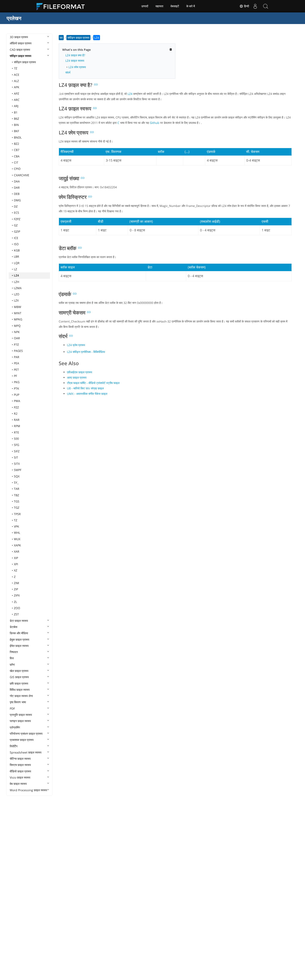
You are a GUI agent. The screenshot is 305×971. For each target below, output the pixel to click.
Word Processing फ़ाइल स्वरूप (28, 790)
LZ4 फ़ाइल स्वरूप (74, 61)
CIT (16, 162)
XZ (15, 570)
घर (61, 38)
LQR (17, 263)
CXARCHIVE (21, 175)
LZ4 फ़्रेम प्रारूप (77, 67)
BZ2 (16, 144)
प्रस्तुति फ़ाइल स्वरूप (21, 715)
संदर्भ (67, 72)
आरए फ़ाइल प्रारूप (77, 377)
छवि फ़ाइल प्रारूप (19, 683)
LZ (15, 269)
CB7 (16, 150)
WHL (17, 533)
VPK (16, 526)
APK (16, 87)
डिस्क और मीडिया (19, 633)
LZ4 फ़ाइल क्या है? (75, 55)
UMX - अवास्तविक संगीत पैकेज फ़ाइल (87, 394)
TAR (16, 489)
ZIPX (17, 595)
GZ (16, 225)
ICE (16, 238)
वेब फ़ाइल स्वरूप (18, 784)
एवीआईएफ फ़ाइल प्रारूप (79, 372)
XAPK (17, 545)
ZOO (17, 608)
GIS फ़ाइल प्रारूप (19, 677)
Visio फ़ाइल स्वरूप (20, 777)
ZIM (16, 583)
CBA (17, 156)
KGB (17, 250)
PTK (16, 388)
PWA (17, 401)
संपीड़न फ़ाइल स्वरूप (20, 56)
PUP (16, 395)
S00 (16, 439)
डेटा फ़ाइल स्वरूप (19, 621)
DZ (16, 206)
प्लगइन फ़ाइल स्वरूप (20, 721)
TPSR (17, 514)
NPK (17, 332)
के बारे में (190, 6)
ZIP (16, 589)
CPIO (17, 169)
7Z (15, 68)
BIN (16, 125)
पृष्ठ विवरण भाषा (18, 702)
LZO (16, 294)
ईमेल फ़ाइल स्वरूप (19, 646)
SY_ (16, 482)
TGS (16, 501)
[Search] (265, 6)
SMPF (17, 470)
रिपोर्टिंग (13, 746)
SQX (17, 476)
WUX (17, 539)
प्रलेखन (14, 18)
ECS (16, 213)
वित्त (12, 658)
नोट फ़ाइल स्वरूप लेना (21, 696)
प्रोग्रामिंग (15, 727)
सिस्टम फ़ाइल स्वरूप (20, 765)
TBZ (16, 495)
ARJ (16, 106)
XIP (16, 558)
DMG (17, 200)
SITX (17, 464)
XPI (16, 564)
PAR (16, 357)
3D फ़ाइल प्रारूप (19, 37)
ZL (15, 602)
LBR (16, 256)
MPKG (18, 319)
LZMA (18, 288)
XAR (16, 551)
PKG (17, 382)
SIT (16, 457)
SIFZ (17, 451)
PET (16, 370)
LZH (16, 282)
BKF (16, 131)
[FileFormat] (62, 6)
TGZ (16, 508)
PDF (12, 708)
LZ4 (16, 275)
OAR (17, 338)
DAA (17, 181)
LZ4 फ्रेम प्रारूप (76, 345)
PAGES (18, 351)
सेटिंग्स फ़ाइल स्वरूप (20, 759)
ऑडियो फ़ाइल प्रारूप (21, 43)
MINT (17, 313)
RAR (17, 420)
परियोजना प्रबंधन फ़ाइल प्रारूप (26, 733)
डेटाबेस (13, 627)
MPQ (17, 326)
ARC (17, 100)
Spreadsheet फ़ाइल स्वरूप (25, 752)
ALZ (16, 81)
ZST (16, 614)
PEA (16, 363)
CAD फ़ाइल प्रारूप (20, 50)
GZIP (17, 231)
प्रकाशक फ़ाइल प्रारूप (22, 740)
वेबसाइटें (175, 6)
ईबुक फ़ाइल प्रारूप (19, 639)
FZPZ (17, 219)
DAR (17, 188)
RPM (17, 426)
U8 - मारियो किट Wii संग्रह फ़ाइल (85, 388)
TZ (15, 520)
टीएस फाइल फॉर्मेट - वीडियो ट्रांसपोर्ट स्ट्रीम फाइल (93, 383)
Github (154, 123)
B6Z (16, 119)
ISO (16, 244)
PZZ (16, 407)
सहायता (159, 6)
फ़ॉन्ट (12, 665)
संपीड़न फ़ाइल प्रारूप (25, 62)
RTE (16, 432)
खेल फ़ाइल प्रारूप (19, 671)
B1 (15, 112)
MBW (17, 307)
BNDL (18, 137)
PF (15, 376)
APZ (16, 93)
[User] (255, 6)
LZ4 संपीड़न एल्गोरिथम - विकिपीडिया (86, 352)
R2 (15, 413)
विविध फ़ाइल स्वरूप (20, 690)
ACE (16, 75)
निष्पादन (14, 652)
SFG (16, 445)
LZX (16, 300)
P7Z (16, 345)
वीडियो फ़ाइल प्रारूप (20, 771)
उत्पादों (144, 6)
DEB (17, 194)
